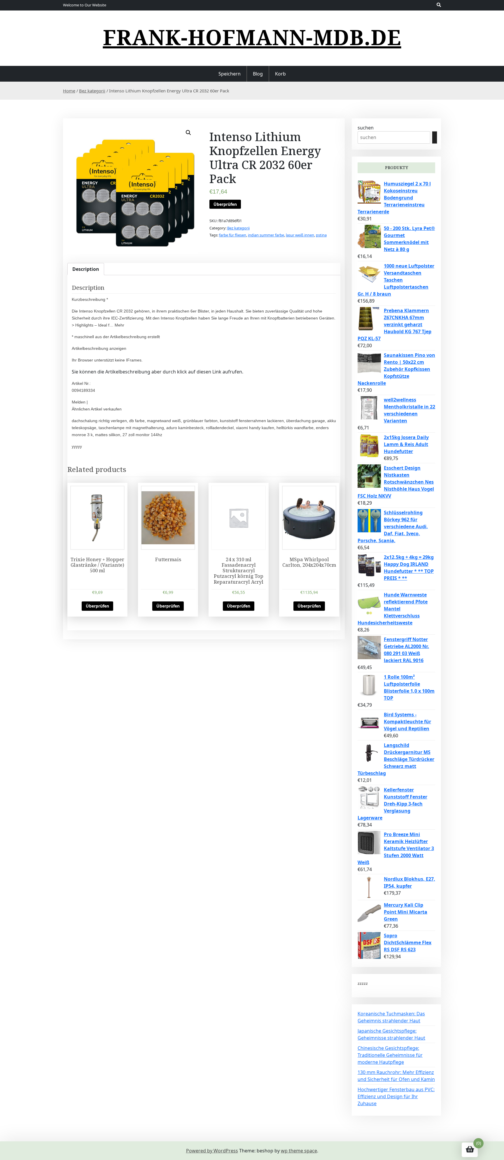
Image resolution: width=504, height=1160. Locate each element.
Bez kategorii (92, 91)
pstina (321, 235)
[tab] (85, 269)
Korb (280, 74)
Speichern (229, 74)
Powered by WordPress (212, 1150)
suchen (366, 127)
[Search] (434, 137)
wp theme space (299, 1150)
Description (85, 269)
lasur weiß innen (300, 235)
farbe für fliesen (232, 235)
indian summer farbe (266, 235)
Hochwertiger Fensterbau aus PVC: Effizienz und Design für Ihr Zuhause (396, 1096)
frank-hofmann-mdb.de (252, 37)
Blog (258, 74)
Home (69, 91)
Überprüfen (225, 204)
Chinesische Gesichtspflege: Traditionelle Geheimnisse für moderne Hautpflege (390, 1055)
